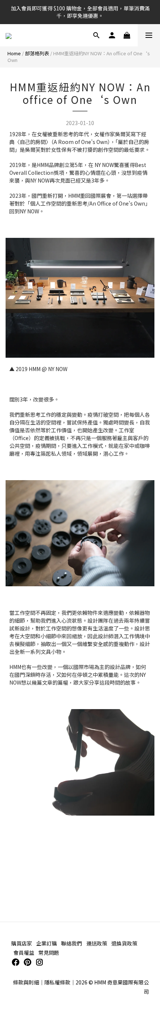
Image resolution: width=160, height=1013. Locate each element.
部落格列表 (37, 53)
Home (14, 53)
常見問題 (48, 952)
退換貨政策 (124, 943)
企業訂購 (46, 943)
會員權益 (23, 952)
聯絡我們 (71, 943)
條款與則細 (26, 982)
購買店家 (21, 943)
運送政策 (96, 943)
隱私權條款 (57, 982)
